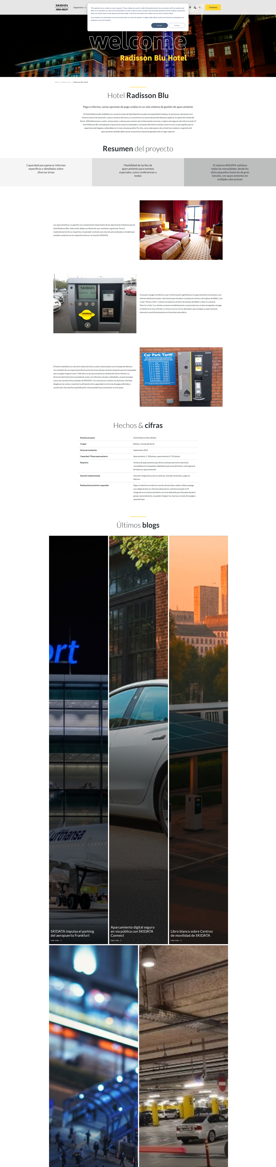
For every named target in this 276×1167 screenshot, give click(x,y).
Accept (159, 25)
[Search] (199, 7)
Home (57, 82)
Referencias (66, 82)
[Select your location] (190, 7)
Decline (177, 25)
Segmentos (78, 7)
